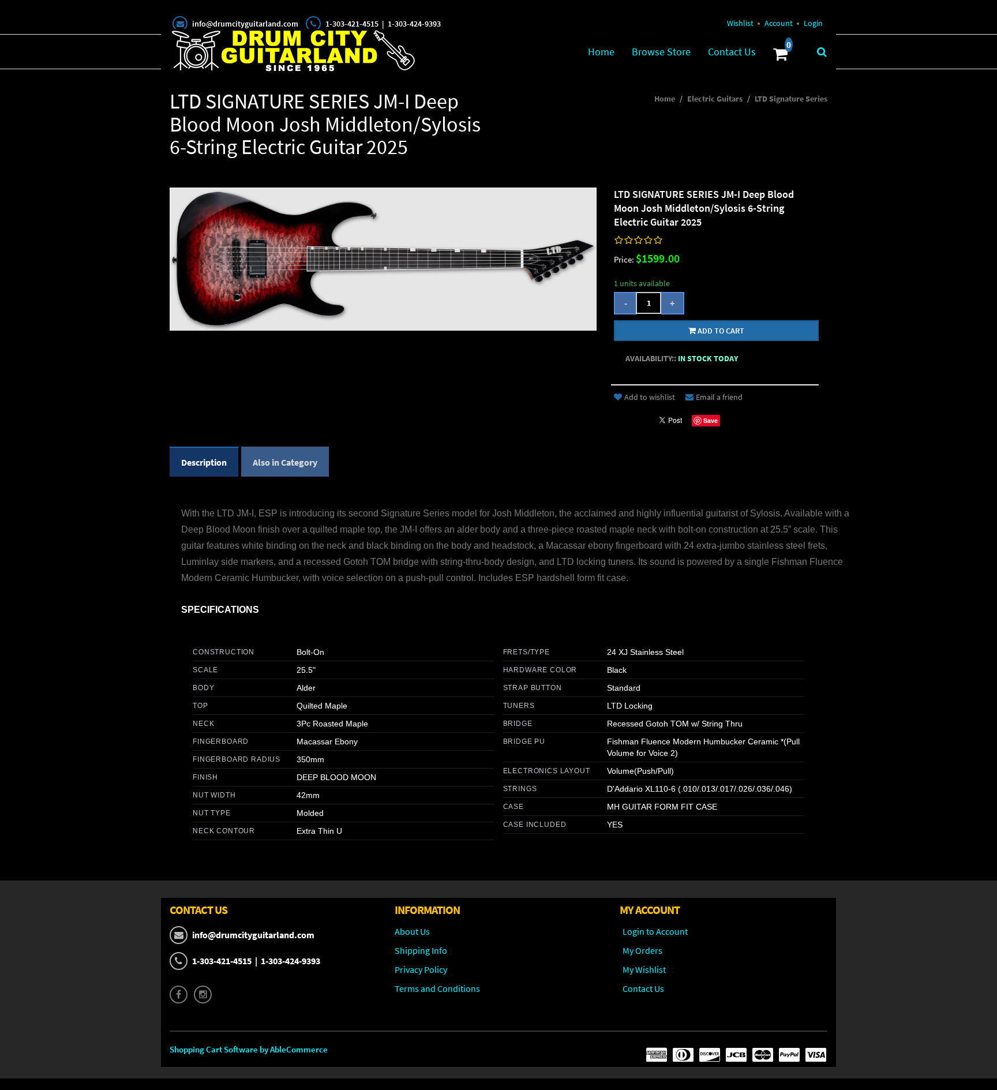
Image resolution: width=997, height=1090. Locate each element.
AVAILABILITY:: (650, 358)
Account (778, 23)
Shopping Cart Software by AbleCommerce (249, 1049)
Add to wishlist (649, 397)
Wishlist (740, 23)
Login (813, 23)
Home (601, 51)
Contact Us (732, 51)
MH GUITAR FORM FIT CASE (662, 806)
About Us (412, 931)
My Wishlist (644, 969)
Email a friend (719, 397)
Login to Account (655, 931)
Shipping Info (421, 950)
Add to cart (720, 330)
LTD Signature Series (791, 98)
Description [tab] (204, 462)
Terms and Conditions (437, 988)
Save (710, 420)
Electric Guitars (715, 98)
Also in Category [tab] (285, 462)
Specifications (220, 610)
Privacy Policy (421, 969)
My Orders (642, 950)
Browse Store (661, 51)
